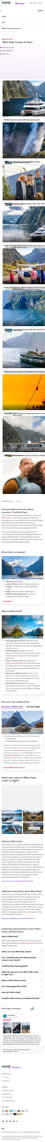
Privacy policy (6, 1094)
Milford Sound (7, 518)
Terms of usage (7, 1097)
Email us (7, 1081)
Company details (8, 1091)
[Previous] (37, 1008)
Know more (7, 601)
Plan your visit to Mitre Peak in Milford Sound (17, 918)
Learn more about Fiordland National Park (16, 881)
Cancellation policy (8, 1101)
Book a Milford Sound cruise (13, 767)
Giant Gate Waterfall (12, 755)
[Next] (41, 1008)
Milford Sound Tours (8, 501)
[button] (22, 936)
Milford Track (18, 750)
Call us (6, 1077)
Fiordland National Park (14, 663)
